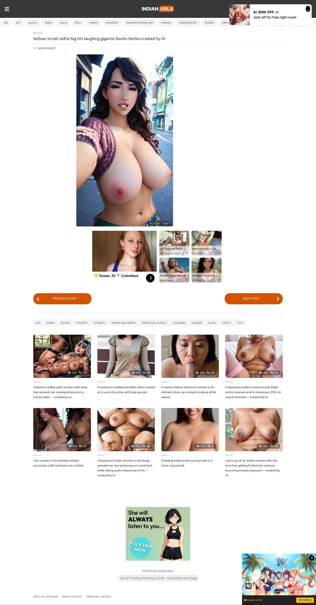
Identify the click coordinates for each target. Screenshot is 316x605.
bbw (78, 22)
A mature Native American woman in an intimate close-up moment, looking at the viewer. (188, 392)
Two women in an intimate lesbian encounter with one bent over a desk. (58, 463)
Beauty (166, 22)
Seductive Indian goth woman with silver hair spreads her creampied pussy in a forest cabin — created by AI (60, 392)
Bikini (225, 22)
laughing (179, 323)
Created (81, 323)
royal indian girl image (181, 578)
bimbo (51, 323)
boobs (65, 323)
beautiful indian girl (140, 22)
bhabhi (209, 22)
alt (6, 22)
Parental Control (98, 596)
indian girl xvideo (154, 323)
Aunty (33, 22)
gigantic (100, 323)
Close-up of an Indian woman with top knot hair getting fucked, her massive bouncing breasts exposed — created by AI (252, 468)
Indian (157, 9)
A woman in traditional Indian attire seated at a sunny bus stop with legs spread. (126, 390)
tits (240, 323)
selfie (212, 323)
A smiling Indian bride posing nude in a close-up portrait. (186, 463)
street (226, 323)
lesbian (197, 323)
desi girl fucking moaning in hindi (142, 578)
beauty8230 (188, 22)
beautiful (112, 22)
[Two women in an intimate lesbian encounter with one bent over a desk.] (62, 429)
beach (93, 22)
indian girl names (124, 323)
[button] (6, 9)
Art (18, 22)
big (38, 323)
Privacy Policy (72, 596)
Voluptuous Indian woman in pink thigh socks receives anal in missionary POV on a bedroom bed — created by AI (253, 392)
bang (63, 22)
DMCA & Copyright (45, 596)
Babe (48, 22)
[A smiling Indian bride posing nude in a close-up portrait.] (190, 429)
